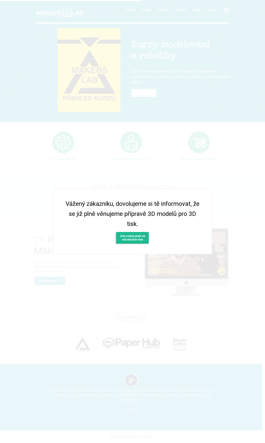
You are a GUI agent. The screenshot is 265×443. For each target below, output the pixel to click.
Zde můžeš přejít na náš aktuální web (132, 237)
